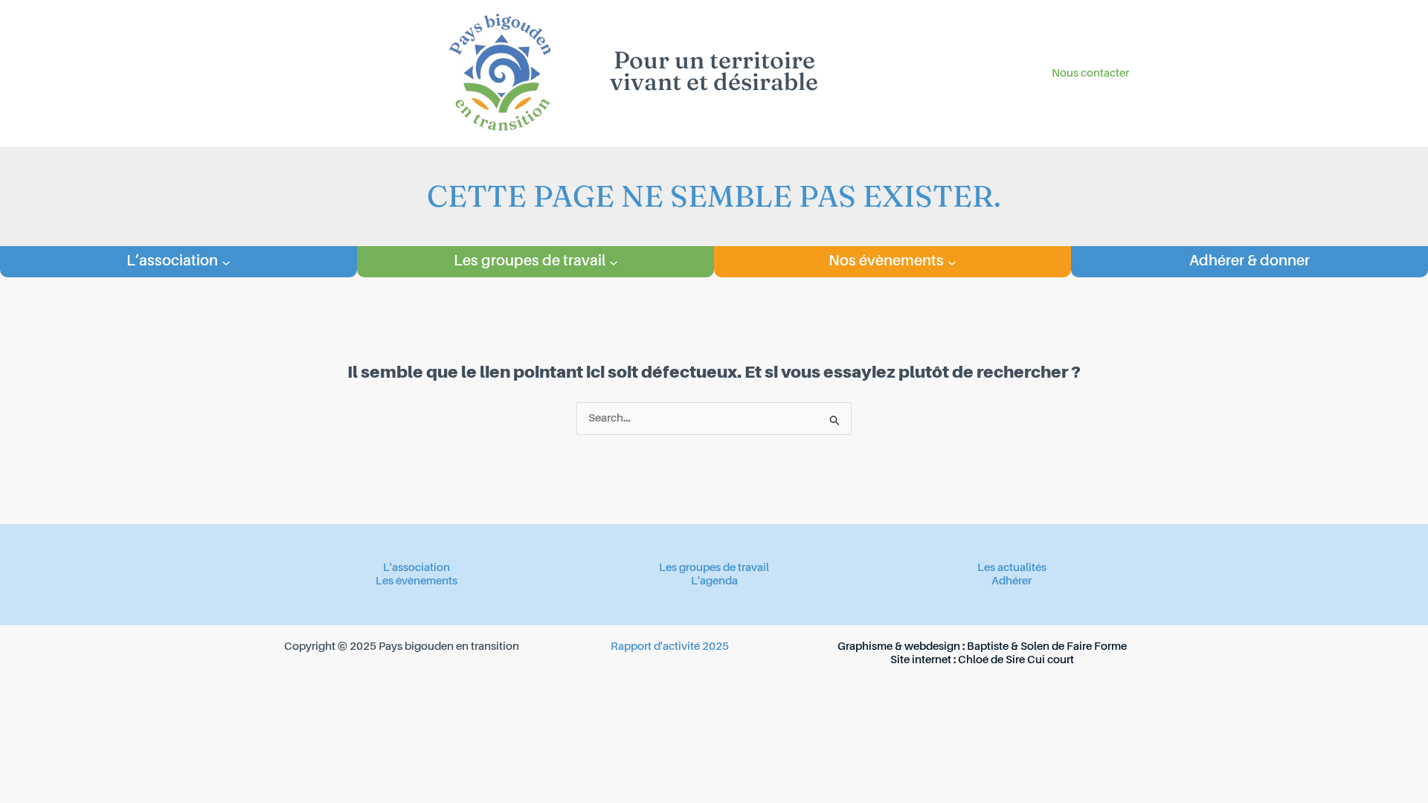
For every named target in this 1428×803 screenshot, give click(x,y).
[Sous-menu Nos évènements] (952, 261)
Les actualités (1011, 567)
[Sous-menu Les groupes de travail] (613, 261)
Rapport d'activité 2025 (670, 646)
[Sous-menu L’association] (226, 261)
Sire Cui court (1040, 659)
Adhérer (1011, 581)
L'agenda (714, 581)
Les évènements (416, 581)
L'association (416, 567)
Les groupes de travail (714, 567)
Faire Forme (1097, 646)
